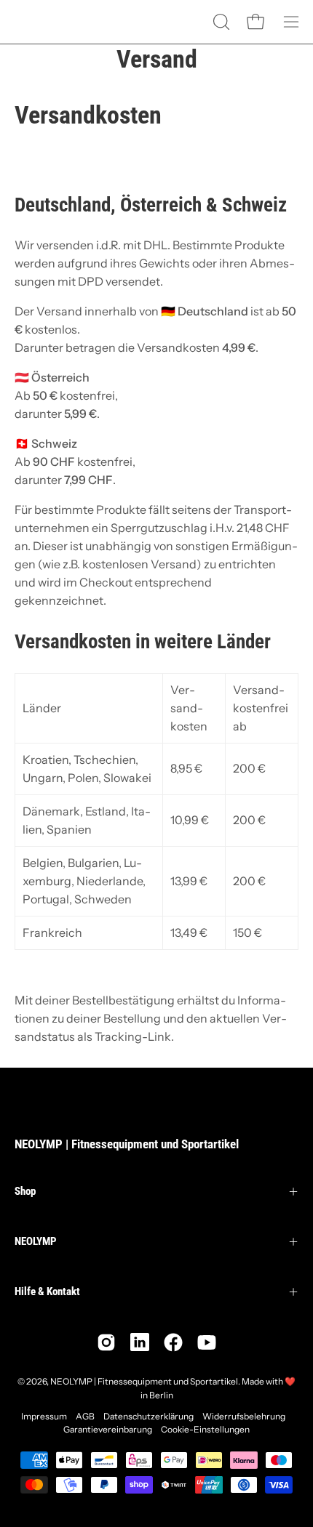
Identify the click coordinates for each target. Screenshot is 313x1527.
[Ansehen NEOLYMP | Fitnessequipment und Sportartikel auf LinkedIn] (140, 1342)
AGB (85, 1416)
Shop (25, 1191)
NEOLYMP (36, 1241)
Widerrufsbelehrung (243, 1416)
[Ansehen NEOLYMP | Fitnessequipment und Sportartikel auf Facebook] (173, 1342)
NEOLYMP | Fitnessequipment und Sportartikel (127, 1144)
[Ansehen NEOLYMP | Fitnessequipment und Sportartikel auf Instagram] (106, 1342)
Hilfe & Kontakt (47, 1291)
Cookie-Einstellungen (205, 1429)
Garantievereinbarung (107, 1429)
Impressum (44, 1416)
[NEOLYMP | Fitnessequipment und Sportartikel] (51, 22)
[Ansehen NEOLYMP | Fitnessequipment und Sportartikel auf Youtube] (207, 1342)
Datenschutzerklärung (148, 1416)
